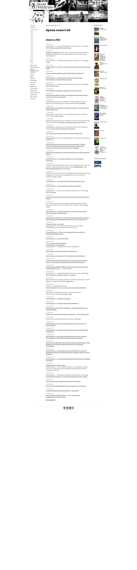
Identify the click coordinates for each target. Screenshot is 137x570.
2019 (32, 53)
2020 (32, 55)
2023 (32, 60)
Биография (33, 65)
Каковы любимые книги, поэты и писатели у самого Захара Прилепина (66, 287)
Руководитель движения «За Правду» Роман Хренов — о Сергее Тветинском (67, 314)
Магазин (32, 25)
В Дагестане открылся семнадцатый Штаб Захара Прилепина (63, 381)
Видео (32, 76)
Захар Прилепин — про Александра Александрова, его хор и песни (66, 167)
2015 (32, 45)
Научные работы (35, 92)
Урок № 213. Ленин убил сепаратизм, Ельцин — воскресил (67, 274)
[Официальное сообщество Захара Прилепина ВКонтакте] (102, 3)
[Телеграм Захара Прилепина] (97, 3)
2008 (32, 33)
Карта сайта (33, 96)
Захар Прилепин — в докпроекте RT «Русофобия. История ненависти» (65, 256)
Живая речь (33, 86)
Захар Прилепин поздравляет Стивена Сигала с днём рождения (64, 90)
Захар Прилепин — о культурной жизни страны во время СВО (63, 186)
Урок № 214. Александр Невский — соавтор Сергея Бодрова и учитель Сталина (67, 376)
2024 (32, 62)
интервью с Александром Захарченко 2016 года (72, 122)
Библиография (34, 67)
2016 (32, 47)
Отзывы (32, 84)
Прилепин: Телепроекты (53, 52)
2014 (32, 43)
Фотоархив (33, 80)
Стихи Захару (34, 88)
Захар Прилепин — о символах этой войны (58, 298)
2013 (32, 41)
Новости (32, 27)
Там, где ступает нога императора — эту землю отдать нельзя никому (56, 244)
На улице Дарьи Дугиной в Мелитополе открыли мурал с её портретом (66, 386)
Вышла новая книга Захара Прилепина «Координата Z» (61, 251)
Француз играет (50, 138)
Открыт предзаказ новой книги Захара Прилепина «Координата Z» (64, 73)
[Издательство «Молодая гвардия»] (101, 162)
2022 (32, 58)
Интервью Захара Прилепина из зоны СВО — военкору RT (62, 390)
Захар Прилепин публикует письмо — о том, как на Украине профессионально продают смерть (63, 396)
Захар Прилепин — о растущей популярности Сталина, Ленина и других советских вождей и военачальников (66, 212)
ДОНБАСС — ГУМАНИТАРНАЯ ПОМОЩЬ (34, 71)
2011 (32, 37)
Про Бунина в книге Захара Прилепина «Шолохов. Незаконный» (64, 133)
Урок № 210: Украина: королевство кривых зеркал (67, 47)
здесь (86, 60)
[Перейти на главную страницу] (42, 9)
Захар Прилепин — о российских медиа (57, 238)
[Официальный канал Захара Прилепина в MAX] (105, 3)
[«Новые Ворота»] (101, 166)
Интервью (82, 103)
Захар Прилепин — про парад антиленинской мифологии (62, 303)
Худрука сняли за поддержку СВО (55, 365)
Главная (47, 25)
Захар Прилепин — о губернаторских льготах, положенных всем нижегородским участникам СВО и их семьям (64, 78)
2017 (32, 49)
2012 (32, 39)
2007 (32, 31)
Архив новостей (34, 29)
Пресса (32, 74)
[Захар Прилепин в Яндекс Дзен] (99, 3)
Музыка (32, 78)
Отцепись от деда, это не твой (54, 224)
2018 (32, 51)
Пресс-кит (33, 82)
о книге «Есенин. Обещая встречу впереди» (63, 129)
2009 (32, 35)
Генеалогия (33, 94)
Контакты (33, 99)
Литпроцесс (33, 90)
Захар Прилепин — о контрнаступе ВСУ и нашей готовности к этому (65, 181)
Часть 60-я (77, 319)
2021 (32, 56)
